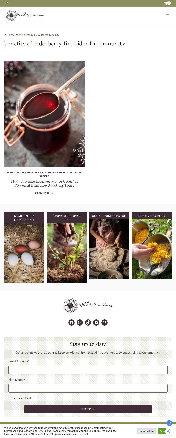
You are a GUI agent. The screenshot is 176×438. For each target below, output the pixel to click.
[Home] (5, 35)
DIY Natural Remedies (19, 172)
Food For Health (58, 172)
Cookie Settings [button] (146, 431)
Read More (44, 193)
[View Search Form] (7, 3)
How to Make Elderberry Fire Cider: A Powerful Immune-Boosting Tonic (44, 183)
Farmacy (40, 172)
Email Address (18, 361)
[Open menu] (167, 15)
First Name (16, 380)
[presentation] (44, 114)
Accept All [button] (165, 431)
